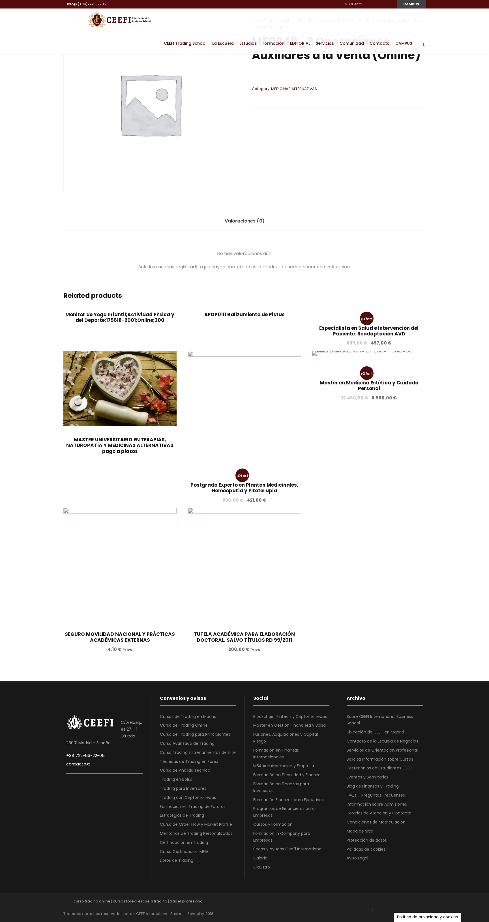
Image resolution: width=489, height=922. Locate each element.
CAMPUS (411, 4)
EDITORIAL (300, 43)
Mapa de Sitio (360, 831)
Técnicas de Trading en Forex (189, 761)
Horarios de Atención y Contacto (379, 813)
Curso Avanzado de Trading (187, 743)
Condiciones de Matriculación (376, 822)
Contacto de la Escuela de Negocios (382, 741)
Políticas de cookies (366, 849)
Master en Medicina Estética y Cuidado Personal (369, 385)
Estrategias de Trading (182, 815)
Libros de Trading (176, 860)
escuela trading (152, 901)
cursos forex (124, 901)
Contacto (380, 43)
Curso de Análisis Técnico (185, 770)
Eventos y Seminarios (368, 777)
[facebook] (368, 4)
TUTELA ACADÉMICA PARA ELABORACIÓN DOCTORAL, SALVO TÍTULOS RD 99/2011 (244, 637)
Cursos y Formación (273, 824)
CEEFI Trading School (185, 43)
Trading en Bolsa (176, 779)
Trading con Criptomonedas (188, 797)
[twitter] (413, 902)
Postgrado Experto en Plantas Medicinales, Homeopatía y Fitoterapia (244, 488)
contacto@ (78, 764)
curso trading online (92, 901)
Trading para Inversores (183, 788)
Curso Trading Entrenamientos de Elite (198, 752)
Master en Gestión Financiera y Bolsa (289, 725)
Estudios (248, 43)
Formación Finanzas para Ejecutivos (288, 800)
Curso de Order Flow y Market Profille (196, 824)
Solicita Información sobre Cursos (380, 759)
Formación (273, 43)
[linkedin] (375, 4)
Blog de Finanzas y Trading (373, 786)
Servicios (325, 43)
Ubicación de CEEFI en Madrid (375, 732)
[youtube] (382, 4)
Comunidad (352, 43)
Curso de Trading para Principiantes (195, 734)
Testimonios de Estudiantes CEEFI (379, 768)
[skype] (404, 902)
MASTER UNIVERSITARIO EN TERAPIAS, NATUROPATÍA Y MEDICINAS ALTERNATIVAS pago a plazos (119, 445)
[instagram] (389, 4)
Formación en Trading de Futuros (193, 806)
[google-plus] (384, 902)
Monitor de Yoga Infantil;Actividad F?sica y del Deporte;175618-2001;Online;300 (119, 317)
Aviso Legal (357, 858)
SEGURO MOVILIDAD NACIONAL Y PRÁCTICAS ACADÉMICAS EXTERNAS (120, 637)
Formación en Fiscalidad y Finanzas (288, 775)
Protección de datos (367, 840)
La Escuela (223, 43)
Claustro (261, 867)
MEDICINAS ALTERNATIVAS (294, 88)
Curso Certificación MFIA (184, 851)
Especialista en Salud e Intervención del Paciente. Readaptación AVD (369, 331)
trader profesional (186, 901)
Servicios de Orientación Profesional (382, 750)
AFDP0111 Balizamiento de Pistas (244, 314)
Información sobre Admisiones (377, 804)
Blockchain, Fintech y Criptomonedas (290, 716)
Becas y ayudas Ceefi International (287, 849)
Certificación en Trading (184, 842)
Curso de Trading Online (184, 725)
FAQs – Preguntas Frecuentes (376, 795)
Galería (260, 858)
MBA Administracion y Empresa (283, 766)
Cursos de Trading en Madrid (188, 716)
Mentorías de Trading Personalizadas (196, 833)
